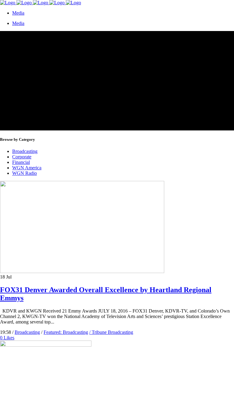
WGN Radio (24, 173)
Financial (21, 162)
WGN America (26, 167)
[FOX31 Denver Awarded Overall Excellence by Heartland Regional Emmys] (82, 271)
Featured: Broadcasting (66, 332)
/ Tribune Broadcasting (111, 332)
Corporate (21, 156)
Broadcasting (24, 151)
